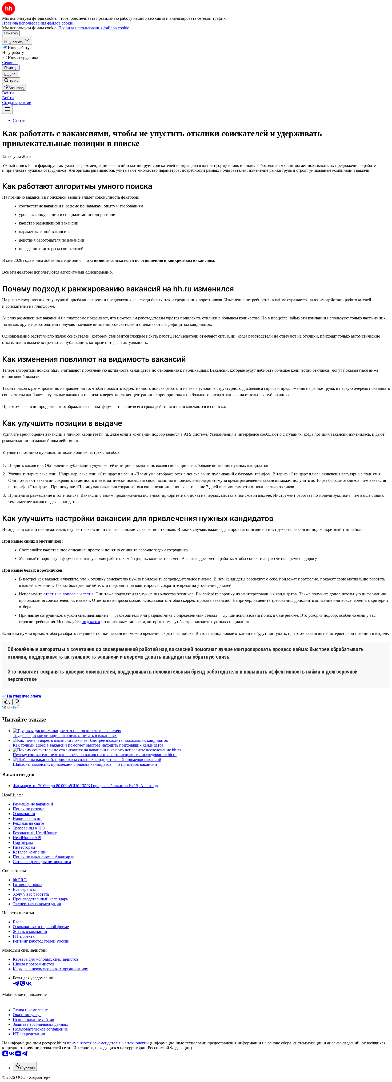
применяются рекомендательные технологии (108, 1043)
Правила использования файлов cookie (93, 28)
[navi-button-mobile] (7, 109)
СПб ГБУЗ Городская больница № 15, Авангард (114, 785)
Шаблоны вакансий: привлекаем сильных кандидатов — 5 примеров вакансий (85, 764)
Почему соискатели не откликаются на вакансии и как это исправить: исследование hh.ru (95, 754)
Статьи (19, 120)
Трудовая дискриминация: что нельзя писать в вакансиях (65, 735)
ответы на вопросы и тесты (68, 594)
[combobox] (25, 1066)
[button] (8, 93)
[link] (11, 80)
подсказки (91, 621)
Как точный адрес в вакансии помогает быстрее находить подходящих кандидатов (88, 745)
